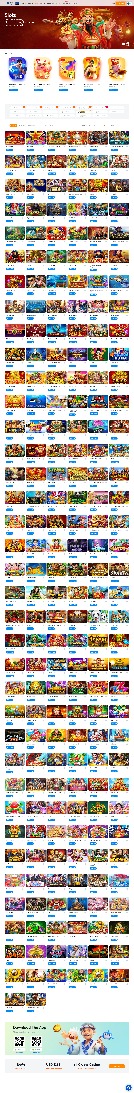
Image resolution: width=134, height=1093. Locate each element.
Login (113, 3)
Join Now (120, 3)
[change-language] (129, 3)
